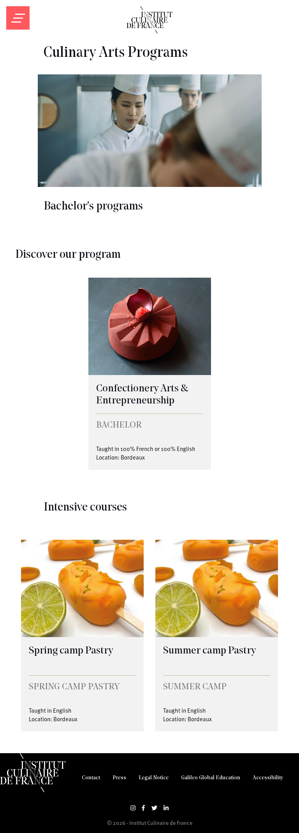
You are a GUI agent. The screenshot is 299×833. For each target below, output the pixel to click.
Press (119, 778)
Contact (91, 778)
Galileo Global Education (210, 778)
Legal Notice (154, 778)
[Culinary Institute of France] (149, 31)
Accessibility (268, 778)
